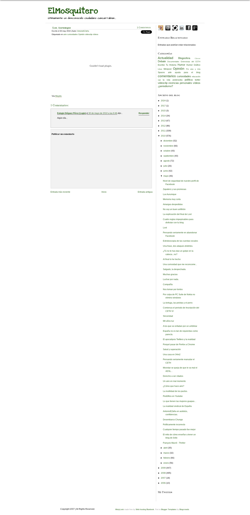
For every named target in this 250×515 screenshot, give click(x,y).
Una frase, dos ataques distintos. (178, 246)
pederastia (177, 80)
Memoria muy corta (172, 199)
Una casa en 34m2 (171, 354)
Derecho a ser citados (173, 376)
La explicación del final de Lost (177, 214)
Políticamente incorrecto (174, 424)
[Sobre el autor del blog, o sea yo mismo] (161, 27)
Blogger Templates (168, 509)
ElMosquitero (73, 11)
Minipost (167, 69)
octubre (166, 151)
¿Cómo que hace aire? (173, 386)
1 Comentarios (144, 27)
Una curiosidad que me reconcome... (180, 264)
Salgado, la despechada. (174, 269)
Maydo (58, 96)
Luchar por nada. (171, 279)
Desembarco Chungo (173, 419)
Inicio (104, 192)
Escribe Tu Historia (167, 65)
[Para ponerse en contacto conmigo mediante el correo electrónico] (168, 27)
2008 (163, 473)
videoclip (163, 83)
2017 (163, 106)
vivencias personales (180, 83)
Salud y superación (172, 349)
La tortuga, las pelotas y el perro (178, 303)
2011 (163, 131)
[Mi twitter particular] (175, 27)
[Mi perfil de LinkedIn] (182, 27)
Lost (165, 227)
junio (165, 171)
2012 (163, 126)
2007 (163, 478)
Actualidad (165, 58)
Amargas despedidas (173, 204)
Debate (162, 61)
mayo (166, 176)
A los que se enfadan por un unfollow (180, 326)
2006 (163, 483)
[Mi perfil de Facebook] (188, 27)
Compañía (168, 284)
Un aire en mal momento (174, 381)
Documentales (173, 62)
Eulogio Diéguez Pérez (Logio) (71, 113)
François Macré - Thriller (174, 443)
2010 (163, 136)
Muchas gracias (170, 274)
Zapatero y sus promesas (174, 189)
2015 (163, 110)
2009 (163, 468)
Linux (160, 69)
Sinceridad (168, 316)
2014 (163, 116)
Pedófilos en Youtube (173, 396)
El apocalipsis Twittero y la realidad (179, 339)
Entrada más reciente (60, 192)
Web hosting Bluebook (145, 509)
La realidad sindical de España (177, 406)
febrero (166, 458)
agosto (166, 161)
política (189, 79)
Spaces (161, 72)
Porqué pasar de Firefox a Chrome (179, 344)
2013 (163, 121)
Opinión (178, 68)
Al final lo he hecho (172, 259)
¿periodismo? (165, 86)
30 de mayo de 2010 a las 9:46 (103, 113)
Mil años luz (168, 321)
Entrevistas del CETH (191, 62)
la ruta (166, 80)
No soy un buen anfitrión (174, 209)
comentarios (167, 76)
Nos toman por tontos (173, 289)
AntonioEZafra (83, 31)
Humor (181, 64)
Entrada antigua (145, 192)
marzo (166, 453)
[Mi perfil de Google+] (195, 27)
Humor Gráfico (193, 65)
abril (165, 448)
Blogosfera (184, 58)
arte (170, 72)
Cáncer (197, 58)
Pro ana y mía (193, 69)
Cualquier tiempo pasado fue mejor (179, 429)
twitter (197, 80)
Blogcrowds (184, 509)
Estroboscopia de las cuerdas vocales (180, 241)
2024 (163, 100)
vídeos (196, 83)
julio (165, 166)
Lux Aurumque (62, 27)
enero (166, 463)
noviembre (168, 146)
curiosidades (184, 76)
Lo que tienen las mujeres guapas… (179, 401)
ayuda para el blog (187, 72)
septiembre (168, 156)
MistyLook (119, 509)
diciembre (168, 141)
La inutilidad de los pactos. (175, 391)
